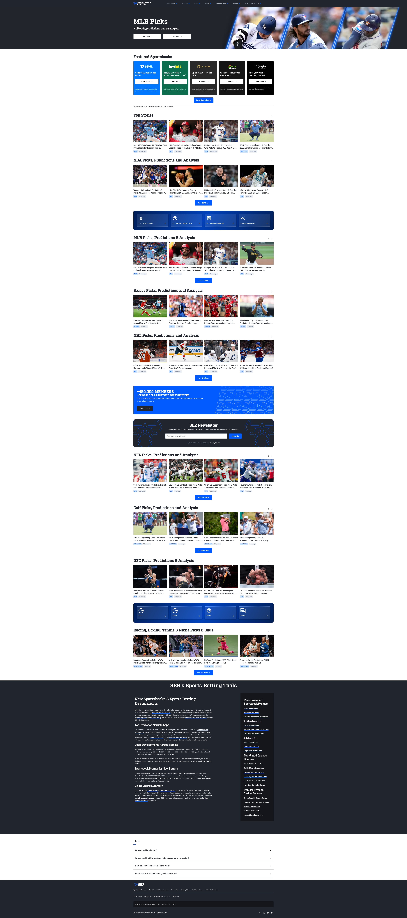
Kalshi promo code (156, 737)
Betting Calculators (163, 890)
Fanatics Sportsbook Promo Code (256, 729)
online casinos (152, 790)
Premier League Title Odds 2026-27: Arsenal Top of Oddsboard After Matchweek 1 (148, 321)
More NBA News (203, 203)
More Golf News (203, 550)
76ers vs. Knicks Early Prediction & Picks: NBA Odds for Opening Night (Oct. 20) (150, 191)
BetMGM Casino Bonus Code (254, 768)
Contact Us (147, 896)
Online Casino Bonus (212, 890)
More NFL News (203, 497)
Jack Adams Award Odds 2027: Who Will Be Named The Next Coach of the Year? (221, 366)
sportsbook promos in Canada (167, 778)
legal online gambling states (185, 752)
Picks (146, 36)
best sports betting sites (161, 712)
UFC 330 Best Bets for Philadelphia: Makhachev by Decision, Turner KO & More (219, 592)
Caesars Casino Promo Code (254, 772)
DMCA (168, 896)
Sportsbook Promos (139, 890)
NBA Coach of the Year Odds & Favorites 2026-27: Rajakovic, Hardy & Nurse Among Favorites (220, 191)
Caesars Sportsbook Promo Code (256, 717)
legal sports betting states (161, 752)
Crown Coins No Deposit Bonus (255, 798)
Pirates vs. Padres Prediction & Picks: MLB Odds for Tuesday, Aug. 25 (255, 268)
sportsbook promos (156, 776)
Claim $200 (231, 82)
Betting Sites (185, 890)
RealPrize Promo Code (252, 806)
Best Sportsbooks (197, 890)
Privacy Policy (215, 443)
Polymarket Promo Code (253, 751)
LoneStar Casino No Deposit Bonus (257, 802)
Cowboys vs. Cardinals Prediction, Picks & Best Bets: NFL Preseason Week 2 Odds (185, 486)
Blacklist (151, 890)
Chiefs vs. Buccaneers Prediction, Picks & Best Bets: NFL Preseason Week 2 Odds (220, 486)
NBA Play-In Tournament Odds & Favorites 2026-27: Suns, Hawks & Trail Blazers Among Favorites (185, 191)
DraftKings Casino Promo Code (255, 776)
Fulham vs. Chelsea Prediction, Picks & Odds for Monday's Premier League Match (185, 321)
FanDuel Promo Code (251, 725)
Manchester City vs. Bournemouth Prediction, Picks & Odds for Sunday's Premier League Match (255, 321)
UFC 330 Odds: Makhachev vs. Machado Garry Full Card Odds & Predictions (256, 591)
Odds (175, 36)
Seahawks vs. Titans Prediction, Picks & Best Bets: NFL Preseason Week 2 (150, 486)
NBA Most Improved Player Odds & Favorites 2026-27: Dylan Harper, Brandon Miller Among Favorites (254, 191)
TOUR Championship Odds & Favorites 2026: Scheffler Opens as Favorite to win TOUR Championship (256, 146)
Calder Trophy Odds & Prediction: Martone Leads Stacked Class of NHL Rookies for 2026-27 (148, 366)
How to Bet (174, 890)
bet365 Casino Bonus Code (253, 764)
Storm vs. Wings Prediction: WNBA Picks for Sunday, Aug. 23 (254, 661)
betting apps (142, 718)
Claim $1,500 (202, 82)
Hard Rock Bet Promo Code (254, 734)
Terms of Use (137, 896)
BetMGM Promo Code (251, 712)
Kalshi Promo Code (251, 742)
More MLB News (203, 280)
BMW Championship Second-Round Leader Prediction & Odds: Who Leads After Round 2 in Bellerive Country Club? (185, 539)
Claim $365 (174, 82)
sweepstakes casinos (167, 790)
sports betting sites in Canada (196, 718)
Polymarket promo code (178, 737)
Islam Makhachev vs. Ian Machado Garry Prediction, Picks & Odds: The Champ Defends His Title (185, 592)
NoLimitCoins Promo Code (253, 815)
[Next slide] (272, 116)
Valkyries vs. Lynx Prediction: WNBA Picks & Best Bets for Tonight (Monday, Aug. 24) (185, 661)
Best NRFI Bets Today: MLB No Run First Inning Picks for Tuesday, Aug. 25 (150, 146)
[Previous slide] (268, 116)
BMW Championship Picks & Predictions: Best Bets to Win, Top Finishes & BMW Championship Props (255, 539)
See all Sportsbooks (203, 100)
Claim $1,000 (259, 82)
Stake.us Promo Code (252, 811)
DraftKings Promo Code (252, 721)
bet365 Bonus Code (251, 708)
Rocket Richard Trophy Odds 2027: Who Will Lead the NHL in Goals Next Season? (256, 366)
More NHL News (203, 378)
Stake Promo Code (250, 738)
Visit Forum (143, 408)
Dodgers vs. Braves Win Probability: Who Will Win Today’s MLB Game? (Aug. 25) (220, 146)
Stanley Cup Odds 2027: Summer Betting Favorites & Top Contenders (185, 366)
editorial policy (155, 718)
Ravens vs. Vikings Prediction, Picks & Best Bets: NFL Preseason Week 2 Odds (256, 486)
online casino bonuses (145, 798)
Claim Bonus (145, 82)
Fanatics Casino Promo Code (254, 781)
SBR (138, 710)
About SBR (175, 896)
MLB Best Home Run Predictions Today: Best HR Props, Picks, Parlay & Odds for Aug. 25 (185, 146)
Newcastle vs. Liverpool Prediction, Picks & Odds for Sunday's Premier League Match (219, 321)
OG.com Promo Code (251, 746)
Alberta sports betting (176, 761)
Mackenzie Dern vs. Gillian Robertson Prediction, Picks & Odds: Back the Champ (148, 592)
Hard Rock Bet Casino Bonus (254, 785)
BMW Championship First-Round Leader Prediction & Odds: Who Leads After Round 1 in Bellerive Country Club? (221, 539)
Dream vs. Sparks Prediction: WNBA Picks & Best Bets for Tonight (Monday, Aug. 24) (149, 661)
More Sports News (203, 673)
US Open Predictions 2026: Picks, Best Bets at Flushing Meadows (220, 661)
